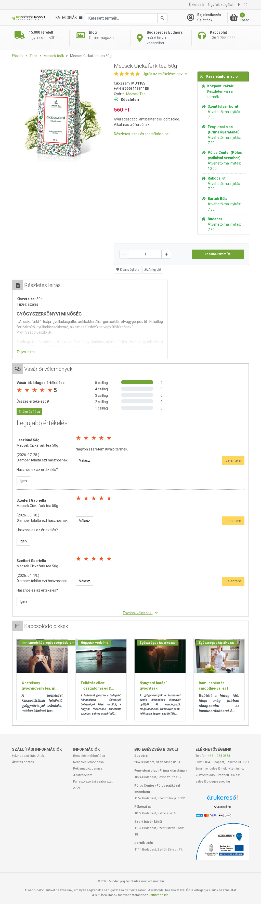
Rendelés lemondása (88, 762)
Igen (23, 481)
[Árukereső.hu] (222, 799)
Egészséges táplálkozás (157, 643)
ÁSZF (77, 788)
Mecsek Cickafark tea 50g (37, 445)
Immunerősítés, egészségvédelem (48, 643)
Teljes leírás (26, 352)
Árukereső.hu (222, 806)
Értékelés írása (29, 412)
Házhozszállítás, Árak (28, 756)
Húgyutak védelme (94, 643)
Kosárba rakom (216, 254)
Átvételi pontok (23, 762)
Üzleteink (196, 5)
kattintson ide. (159, 895)
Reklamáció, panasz (87, 768)
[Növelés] (166, 254)
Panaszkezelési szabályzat (93, 781)
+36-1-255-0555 (219, 756)
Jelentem (233, 460)
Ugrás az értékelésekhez (163, 74)
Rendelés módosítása (89, 756)
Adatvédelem (82, 775)
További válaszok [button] (137, 613)
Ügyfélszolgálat (220, 5)
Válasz (84, 460)
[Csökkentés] (124, 254)
